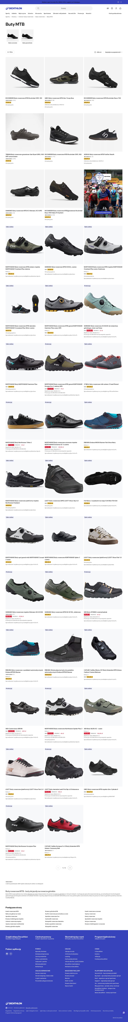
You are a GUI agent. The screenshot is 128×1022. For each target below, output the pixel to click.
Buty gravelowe (27, 43)
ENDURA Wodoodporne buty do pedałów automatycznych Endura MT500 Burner (59, 671)
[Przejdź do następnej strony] (70, 868)
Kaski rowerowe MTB (12, 911)
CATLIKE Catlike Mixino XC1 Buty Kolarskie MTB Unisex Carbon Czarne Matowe (103, 671)
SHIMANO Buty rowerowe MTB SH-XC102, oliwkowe (63, 612)
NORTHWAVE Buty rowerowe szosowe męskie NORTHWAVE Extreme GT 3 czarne (61, 443)
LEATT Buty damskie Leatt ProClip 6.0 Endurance (62, 789)
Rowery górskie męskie (13, 926)
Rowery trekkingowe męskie (14, 919)
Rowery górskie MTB (51, 911)
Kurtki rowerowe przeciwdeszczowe (56, 914)
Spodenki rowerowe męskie (93, 919)
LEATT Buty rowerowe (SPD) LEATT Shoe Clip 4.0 (62, 501)
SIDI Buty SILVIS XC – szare (93, 729)
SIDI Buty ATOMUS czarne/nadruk (95, 612)
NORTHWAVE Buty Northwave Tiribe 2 (19, 442)
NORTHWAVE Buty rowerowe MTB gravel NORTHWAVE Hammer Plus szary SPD (64, 327)
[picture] (25, 76)
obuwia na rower (33, 894)
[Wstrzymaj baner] (118, 2)
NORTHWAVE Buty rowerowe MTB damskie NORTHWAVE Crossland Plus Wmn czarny (21, 327)
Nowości (88, 13)
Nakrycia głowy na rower (13, 914)
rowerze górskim (59, 894)
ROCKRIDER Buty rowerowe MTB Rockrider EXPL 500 (63, 154)
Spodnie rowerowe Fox (52, 916)
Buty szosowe (12, 43)
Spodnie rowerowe (11, 916)
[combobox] (113, 52)
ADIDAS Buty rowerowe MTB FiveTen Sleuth (99, 154)
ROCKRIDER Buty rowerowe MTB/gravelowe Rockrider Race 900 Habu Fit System (64, 212)
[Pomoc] (112, 8)
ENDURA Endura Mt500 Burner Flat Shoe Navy (100, 442)
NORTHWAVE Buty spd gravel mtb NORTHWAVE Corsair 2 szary (25, 558)
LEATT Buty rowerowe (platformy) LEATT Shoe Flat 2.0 (24, 789)
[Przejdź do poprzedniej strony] (58, 868)
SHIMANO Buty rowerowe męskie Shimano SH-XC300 (24, 612)
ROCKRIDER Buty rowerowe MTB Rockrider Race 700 (102, 98)
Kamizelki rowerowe (51, 919)
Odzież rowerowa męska (13, 921)
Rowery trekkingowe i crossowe (95, 924)
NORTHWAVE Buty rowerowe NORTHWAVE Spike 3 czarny (62, 558)
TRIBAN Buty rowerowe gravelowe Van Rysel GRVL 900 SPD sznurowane (25, 155)
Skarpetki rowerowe (51, 926)
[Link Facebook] (7, 953)
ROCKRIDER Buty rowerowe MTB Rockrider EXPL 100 (24, 98)
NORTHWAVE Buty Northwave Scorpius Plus (21, 846)
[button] (98, 332)
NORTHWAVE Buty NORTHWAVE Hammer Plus (21, 384)
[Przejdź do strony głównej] (14, 8)
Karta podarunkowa (115, 13)
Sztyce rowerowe (90, 921)
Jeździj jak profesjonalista (103, 212)
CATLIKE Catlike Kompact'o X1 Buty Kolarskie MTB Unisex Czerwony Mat (62, 847)
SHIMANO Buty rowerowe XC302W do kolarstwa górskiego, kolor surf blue (101, 327)
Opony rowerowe (90, 914)
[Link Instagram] (10, 953)
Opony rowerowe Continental (15, 924)
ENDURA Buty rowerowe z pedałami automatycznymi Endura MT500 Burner (24, 671)
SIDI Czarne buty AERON (14, 729)
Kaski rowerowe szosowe (93, 911)
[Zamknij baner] (121, 2)
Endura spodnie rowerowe (53, 924)
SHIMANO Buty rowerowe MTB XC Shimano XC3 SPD (24, 211)
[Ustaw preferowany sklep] (108, 8)
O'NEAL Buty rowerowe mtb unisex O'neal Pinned (101, 384)
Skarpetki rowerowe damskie (54, 921)
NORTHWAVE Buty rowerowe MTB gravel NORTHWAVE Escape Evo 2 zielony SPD (64, 385)
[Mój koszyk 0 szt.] (120, 8)
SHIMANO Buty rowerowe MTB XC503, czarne (60, 267)
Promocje (81, 13)
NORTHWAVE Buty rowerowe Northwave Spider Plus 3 (63, 729)
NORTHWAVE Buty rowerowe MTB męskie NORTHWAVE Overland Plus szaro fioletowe (103, 268)
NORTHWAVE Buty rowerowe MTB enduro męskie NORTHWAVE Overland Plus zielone (23, 268)
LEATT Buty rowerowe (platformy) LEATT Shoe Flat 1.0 (103, 557)
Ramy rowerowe (90, 916)
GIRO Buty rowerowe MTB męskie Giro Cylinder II (101, 789)
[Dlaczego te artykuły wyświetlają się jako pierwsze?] (95, 52)
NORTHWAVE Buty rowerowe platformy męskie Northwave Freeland (22, 502)
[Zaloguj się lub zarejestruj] (116, 8)
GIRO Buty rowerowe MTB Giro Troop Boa (59, 98)
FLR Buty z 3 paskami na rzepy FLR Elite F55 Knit (100, 501)
